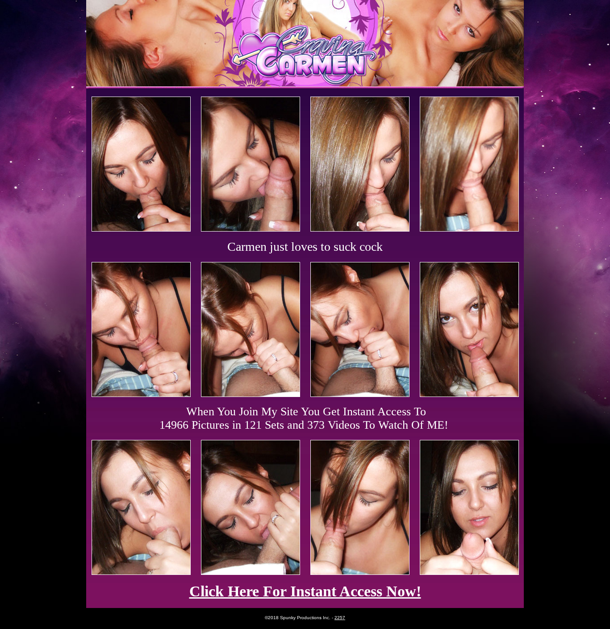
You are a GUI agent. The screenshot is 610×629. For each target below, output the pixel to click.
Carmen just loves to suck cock (305, 246)
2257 (339, 617)
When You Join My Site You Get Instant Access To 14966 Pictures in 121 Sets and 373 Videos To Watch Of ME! (303, 418)
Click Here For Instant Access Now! (305, 591)
